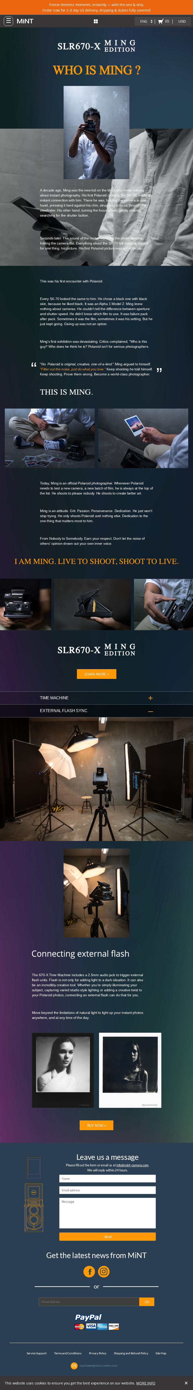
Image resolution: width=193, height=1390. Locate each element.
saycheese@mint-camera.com (98, 1365)
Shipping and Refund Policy (131, 1353)
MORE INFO (145, 1383)
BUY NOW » (96, 1125)
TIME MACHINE (54, 698)
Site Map (161, 1353)
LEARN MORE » (96, 674)
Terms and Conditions (67, 1353)
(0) (167, 21)
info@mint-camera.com (132, 1165)
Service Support (36, 1353)
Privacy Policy (98, 1353)
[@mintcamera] (104, 1276)
